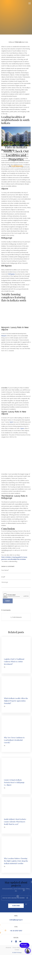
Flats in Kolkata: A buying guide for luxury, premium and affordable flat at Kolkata (14, 558)
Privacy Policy (16, 948)
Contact (17, 950)
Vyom (11, 422)
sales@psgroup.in (16, 920)
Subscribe (16, 906)
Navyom (4, 336)
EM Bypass (11, 274)
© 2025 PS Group (16, 952)
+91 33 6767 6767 (16, 931)
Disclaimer (8, 948)
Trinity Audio (18, 42)
